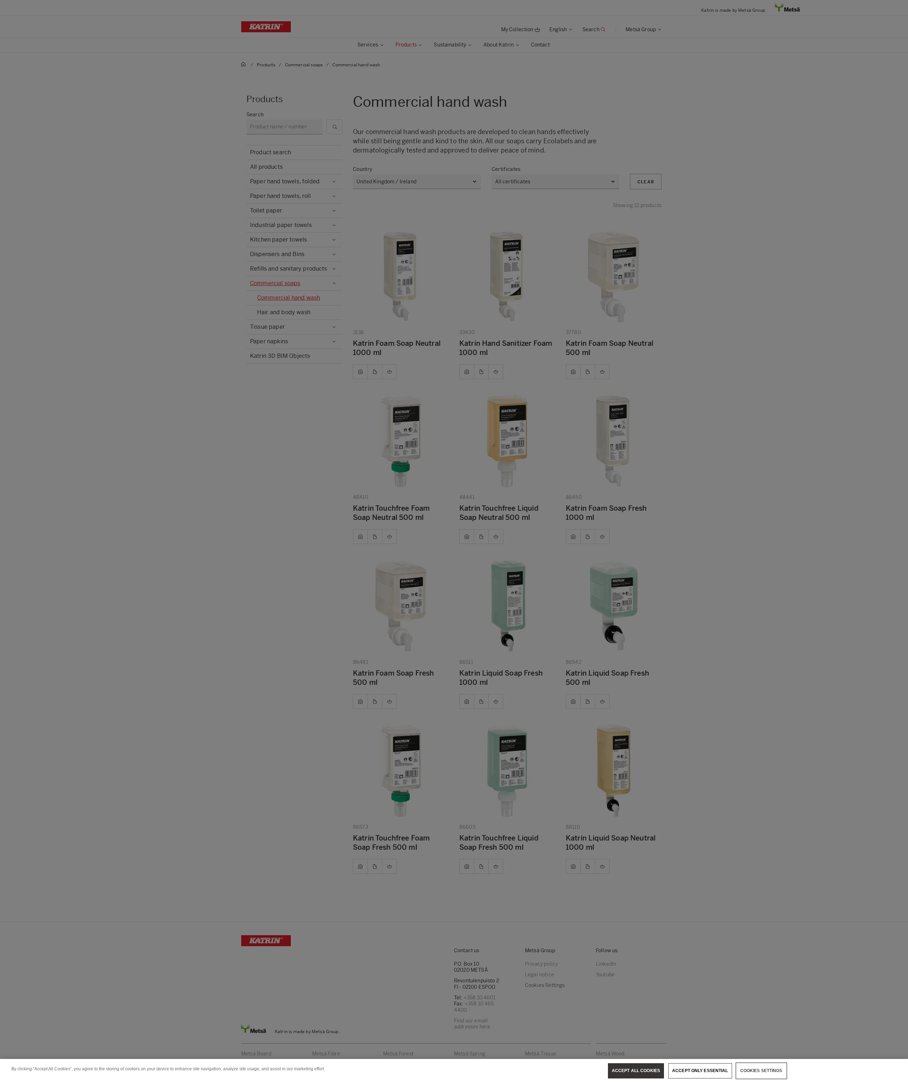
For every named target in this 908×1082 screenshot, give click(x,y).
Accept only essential (700, 1070)
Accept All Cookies (636, 1070)
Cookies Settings (761, 1070)
